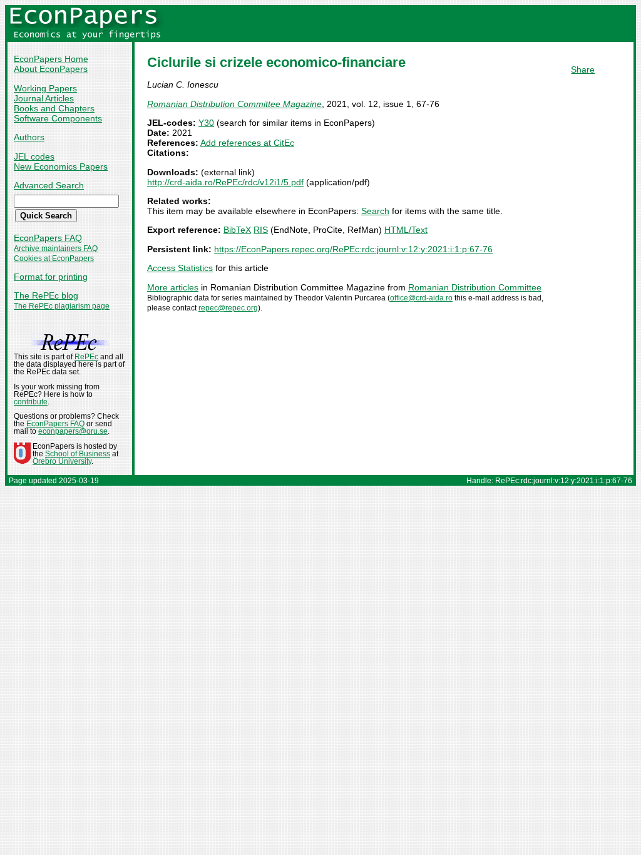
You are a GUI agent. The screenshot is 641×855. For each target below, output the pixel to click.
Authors (29, 137)
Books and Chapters (54, 108)
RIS (261, 230)
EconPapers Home (51, 59)
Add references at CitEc (247, 143)
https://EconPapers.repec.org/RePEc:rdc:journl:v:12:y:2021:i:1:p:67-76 (353, 249)
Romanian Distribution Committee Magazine (234, 104)
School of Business (77, 454)
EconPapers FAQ (48, 238)
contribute (31, 402)
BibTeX (237, 230)
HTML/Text (406, 230)
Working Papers (45, 88)
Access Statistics (180, 268)
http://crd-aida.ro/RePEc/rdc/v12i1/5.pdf (225, 182)
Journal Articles (44, 98)
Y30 (206, 123)
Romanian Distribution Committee (474, 287)
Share (583, 69)
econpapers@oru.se (73, 431)
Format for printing (51, 277)
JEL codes (34, 156)
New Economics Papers (61, 166)
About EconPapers (51, 69)
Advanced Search (49, 185)
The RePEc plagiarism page (62, 306)
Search (375, 211)
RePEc (86, 357)
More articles (172, 287)
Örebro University (62, 461)
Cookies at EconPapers (54, 258)
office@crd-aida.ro (421, 298)
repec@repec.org (228, 308)
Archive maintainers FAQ (56, 248)
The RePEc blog (46, 295)
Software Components (58, 118)
